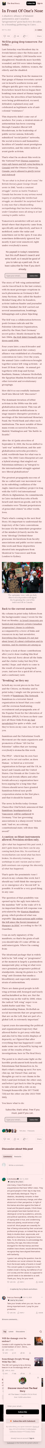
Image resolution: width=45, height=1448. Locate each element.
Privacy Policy (30, 1431)
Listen (39, 30)
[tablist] (12, 1156)
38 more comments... (10, 1319)
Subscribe (31, 3)
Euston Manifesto (30, 911)
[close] (38, 1378)
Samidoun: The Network (25, 695)
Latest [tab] (11, 1331)
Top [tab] (4, 1331)
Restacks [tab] (17, 1156)
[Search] (40, 1331)
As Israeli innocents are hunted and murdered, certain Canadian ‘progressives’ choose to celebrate (22, 624)
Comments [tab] (7, 1156)
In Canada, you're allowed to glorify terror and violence (21, 171)
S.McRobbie (12, 1179)
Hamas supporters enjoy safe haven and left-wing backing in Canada (22, 164)
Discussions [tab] (20, 1331)
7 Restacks (31, 1131)
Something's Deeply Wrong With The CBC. (15, 1360)
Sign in (40, 3)
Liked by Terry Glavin (16, 1182)
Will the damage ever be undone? (14, 1340)
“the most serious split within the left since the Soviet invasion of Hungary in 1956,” (22, 922)
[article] (22, 1345)
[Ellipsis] (42, 1179)
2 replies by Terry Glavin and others (23, 1289)
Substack (10, 1443)
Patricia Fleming (14, 1297)
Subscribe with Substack (24, 1421)
